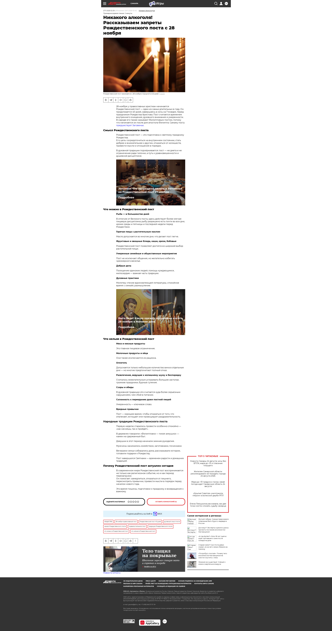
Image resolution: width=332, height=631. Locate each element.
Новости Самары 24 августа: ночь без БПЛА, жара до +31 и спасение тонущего (208, 463)
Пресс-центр (151, 581)
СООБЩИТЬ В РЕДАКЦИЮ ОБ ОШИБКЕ (171, 586)
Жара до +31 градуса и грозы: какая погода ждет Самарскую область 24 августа (208, 484)
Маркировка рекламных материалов (138, 586)
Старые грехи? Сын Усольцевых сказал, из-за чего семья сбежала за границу (212, 547)
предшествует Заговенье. (130, 125)
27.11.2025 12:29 (109, 11)
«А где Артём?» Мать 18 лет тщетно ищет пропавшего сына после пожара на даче (212, 538)
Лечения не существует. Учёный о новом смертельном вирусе (212, 563)
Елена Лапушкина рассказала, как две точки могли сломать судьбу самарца (208, 505)
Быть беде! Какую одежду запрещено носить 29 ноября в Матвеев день (150, 320)
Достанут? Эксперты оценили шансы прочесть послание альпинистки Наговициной (213, 530)
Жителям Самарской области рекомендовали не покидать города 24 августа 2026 (208, 473)
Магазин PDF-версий (167, 581)
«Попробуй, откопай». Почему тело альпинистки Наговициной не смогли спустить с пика (212, 555)
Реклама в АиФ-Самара (132, 583)
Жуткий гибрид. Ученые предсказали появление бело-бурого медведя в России (213, 521)
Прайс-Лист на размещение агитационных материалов (168, 583)
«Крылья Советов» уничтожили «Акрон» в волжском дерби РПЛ (208, 494)
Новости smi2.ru (111, 573)
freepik (162, 94)
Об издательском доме (133, 581)
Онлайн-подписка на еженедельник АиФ (195, 581)
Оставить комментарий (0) (166, 502)
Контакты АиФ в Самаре (204, 583)
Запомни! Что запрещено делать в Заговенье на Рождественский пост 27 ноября (150, 190)
